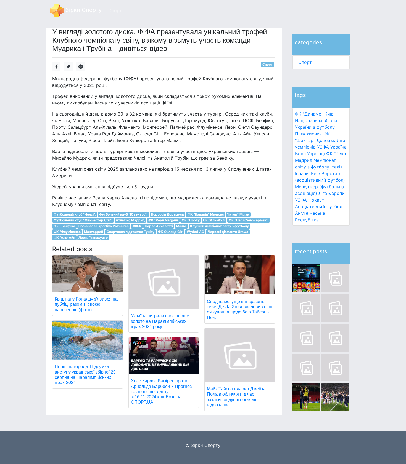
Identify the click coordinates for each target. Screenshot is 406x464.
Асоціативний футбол (318, 206)
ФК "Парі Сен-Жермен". (248, 220)
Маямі (181, 226)
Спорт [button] (115, 10)
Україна (338, 147)
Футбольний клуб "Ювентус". (123, 214)
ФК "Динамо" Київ (314, 114)
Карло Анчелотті (159, 226)
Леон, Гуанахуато (93, 237)
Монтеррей (93, 232)
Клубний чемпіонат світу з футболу (219, 226)
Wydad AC (195, 232)
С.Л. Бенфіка (64, 226)
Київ (315, 173)
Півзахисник (308, 133)
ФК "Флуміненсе (67, 232)
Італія (337, 167)
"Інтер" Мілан (238, 214)
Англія (301, 213)
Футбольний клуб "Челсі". (75, 214)
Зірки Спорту (83, 10)
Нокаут (316, 200)
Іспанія (302, 173)
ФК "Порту (191, 220)
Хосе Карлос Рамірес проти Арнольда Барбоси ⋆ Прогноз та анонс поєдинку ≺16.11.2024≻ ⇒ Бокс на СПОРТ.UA (161, 391)
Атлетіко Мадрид (130, 220)
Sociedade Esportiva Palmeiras (103, 226)
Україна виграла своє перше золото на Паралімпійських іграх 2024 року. (160, 321)
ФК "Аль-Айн (64, 237)
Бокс (300, 153)
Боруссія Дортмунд (167, 214)
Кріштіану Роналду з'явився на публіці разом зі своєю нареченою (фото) (86, 304)
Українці (316, 153)
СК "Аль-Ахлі (214, 220)
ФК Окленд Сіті (170, 232)
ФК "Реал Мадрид (163, 220)
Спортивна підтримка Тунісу (130, 232)
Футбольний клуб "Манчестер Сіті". (83, 220)
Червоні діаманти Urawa (228, 232)
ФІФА (136, 226)
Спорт (305, 62)
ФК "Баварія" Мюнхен (206, 214)
